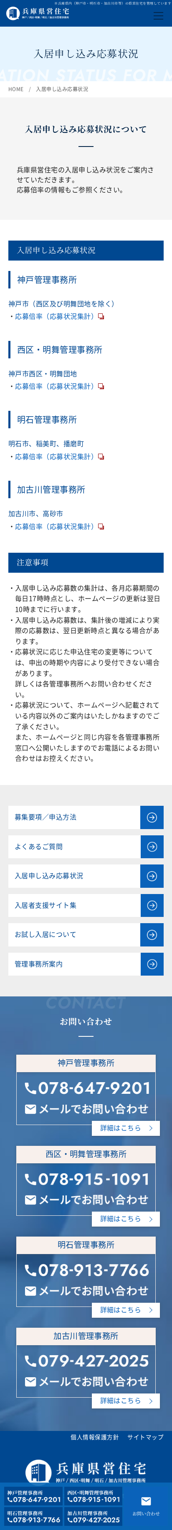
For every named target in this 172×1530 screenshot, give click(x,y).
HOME (16, 89)
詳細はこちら (121, 1128)
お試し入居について (45, 934)
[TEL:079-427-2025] (86, 1358)
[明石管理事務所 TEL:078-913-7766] (33, 1516)
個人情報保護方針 (95, 1437)
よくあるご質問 (39, 846)
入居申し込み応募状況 (49, 875)
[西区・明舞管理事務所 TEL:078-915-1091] (93, 1496)
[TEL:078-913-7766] (86, 1267)
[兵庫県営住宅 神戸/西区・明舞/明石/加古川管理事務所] (37, 11)
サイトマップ (145, 1437)
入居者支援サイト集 (45, 905)
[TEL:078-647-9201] (86, 1085)
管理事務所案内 (39, 964)
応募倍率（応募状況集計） (56, 316)
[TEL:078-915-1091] (86, 1176)
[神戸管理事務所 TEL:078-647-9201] (33, 1496)
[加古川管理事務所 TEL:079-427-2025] (93, 1516)
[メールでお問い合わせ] (86, 1106)
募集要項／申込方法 (45, 817)
